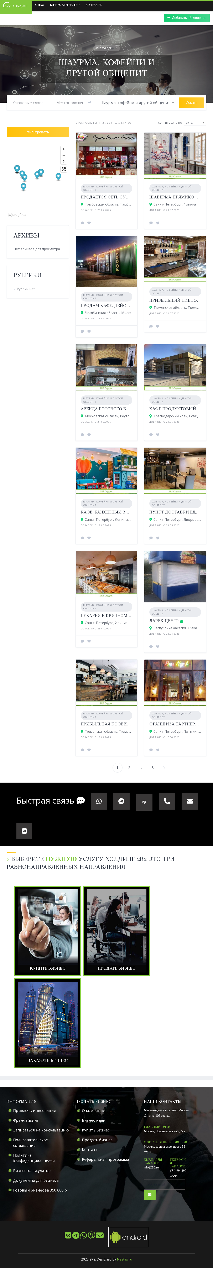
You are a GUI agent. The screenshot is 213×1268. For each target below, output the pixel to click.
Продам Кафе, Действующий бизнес (124, 306)
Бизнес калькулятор (32, 1170)
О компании (93, 1110)
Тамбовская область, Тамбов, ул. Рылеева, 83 (109, 204)
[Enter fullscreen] (64, 169)
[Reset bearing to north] (64, 161)
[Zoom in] (64, 149)
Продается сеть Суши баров (115, 197)
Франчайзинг (25, 1120)
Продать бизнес (97, 1139)
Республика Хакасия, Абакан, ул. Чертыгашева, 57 (177, 628)
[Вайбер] (92, 1237)
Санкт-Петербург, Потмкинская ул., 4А (177, 731)
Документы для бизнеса (36, 1180)
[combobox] (137, 103)
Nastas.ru (124, 1259)
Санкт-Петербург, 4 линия (175, 204)
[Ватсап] (84, 1237)
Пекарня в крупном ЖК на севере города (130, 616)
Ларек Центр (164, 621)
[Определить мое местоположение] (90, 103)
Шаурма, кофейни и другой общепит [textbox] (135, 102)
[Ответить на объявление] (82, 222)
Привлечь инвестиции (34, 1110)
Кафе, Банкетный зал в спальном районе (130, 512)
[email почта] (100, 1237)
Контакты (94, 5)
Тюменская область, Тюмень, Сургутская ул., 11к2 (177, 307)
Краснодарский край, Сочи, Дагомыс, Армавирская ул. (177, 416)
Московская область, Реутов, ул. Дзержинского (109, 416)
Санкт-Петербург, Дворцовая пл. (177, 519)
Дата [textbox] (189, 122)
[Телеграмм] (76, 1237)
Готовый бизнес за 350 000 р (40, 1190)
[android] (126, 1237)
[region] (38, 181)
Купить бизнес (96, 1130)
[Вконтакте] (68, 1237)
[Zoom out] (64, 155)
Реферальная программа (105, 1159)
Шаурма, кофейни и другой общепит (103, 188)
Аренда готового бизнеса (112, 409)
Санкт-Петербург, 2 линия (106, 622)
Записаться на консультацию (41, 1130)
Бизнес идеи (93, 1120)
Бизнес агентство (64, 5)
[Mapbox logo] (17, 215)
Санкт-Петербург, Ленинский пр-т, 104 (109, 519)
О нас (39, 5)
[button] (37, 175)
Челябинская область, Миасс (108, 312)
